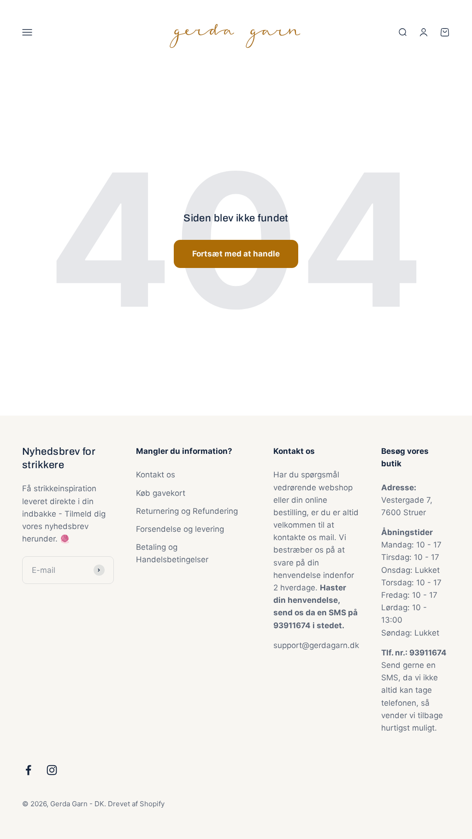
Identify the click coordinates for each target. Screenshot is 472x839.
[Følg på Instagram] (52, 770)
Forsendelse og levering (180, 529)
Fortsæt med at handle (236, 253)
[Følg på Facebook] (28, 770)
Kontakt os (155, 474)
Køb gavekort (160, 493)
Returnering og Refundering (187, 511)
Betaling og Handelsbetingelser (172, 553)
